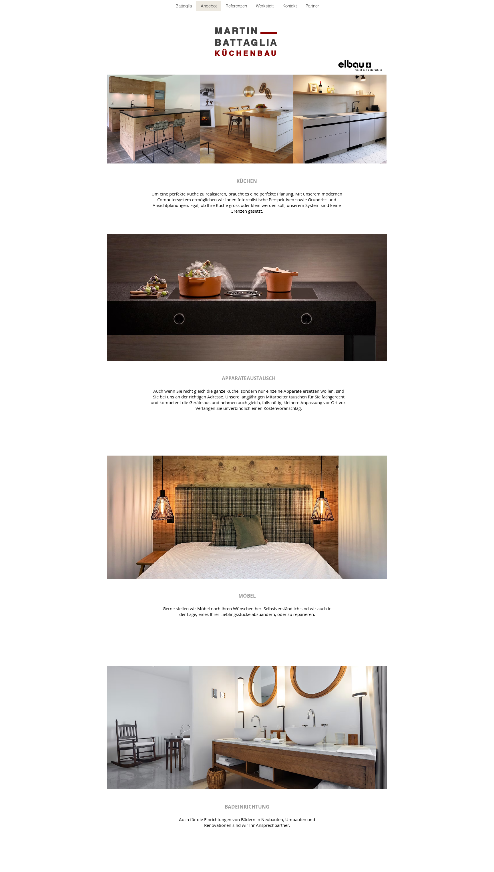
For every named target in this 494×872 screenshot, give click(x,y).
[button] (312, 6)
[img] (153, 119)
